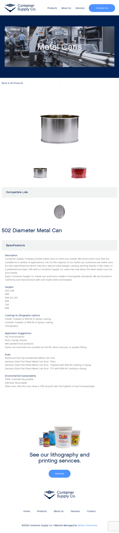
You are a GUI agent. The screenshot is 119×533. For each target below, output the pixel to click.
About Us (66, 8)
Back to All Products (12, 83)
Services (80, 8)
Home (26, 511)
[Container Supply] (20, 8)
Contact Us (102, 8)
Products (52, 8)
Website (58, 525)
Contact (91, 511)
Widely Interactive (87, 525)
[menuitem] (52, 8)
